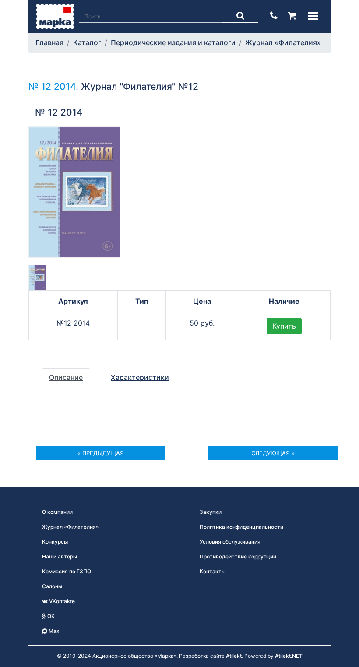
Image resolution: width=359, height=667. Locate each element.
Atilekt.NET (289, 656)
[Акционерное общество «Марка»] (55, 15)
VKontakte (61, 601)
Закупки (211, 512)
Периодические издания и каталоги (173, 42)
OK (50, 616)
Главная (49, 42)
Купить (284, 326)
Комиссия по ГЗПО (66, 571)
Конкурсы (55, 541)
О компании (57, 512)
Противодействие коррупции (238, 556)
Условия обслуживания (230, 541)
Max (53, 631)
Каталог (87, 42)
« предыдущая (100, 452)
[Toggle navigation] (313, 16)
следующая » (273, 452)
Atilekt (234, 656)
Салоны (52, 586)
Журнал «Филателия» (283, 42)
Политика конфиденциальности (241, 526)
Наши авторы (59, 556)
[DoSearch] (240, 16)
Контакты (212, 571)
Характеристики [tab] (140, 377)
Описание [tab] (66, 377)
